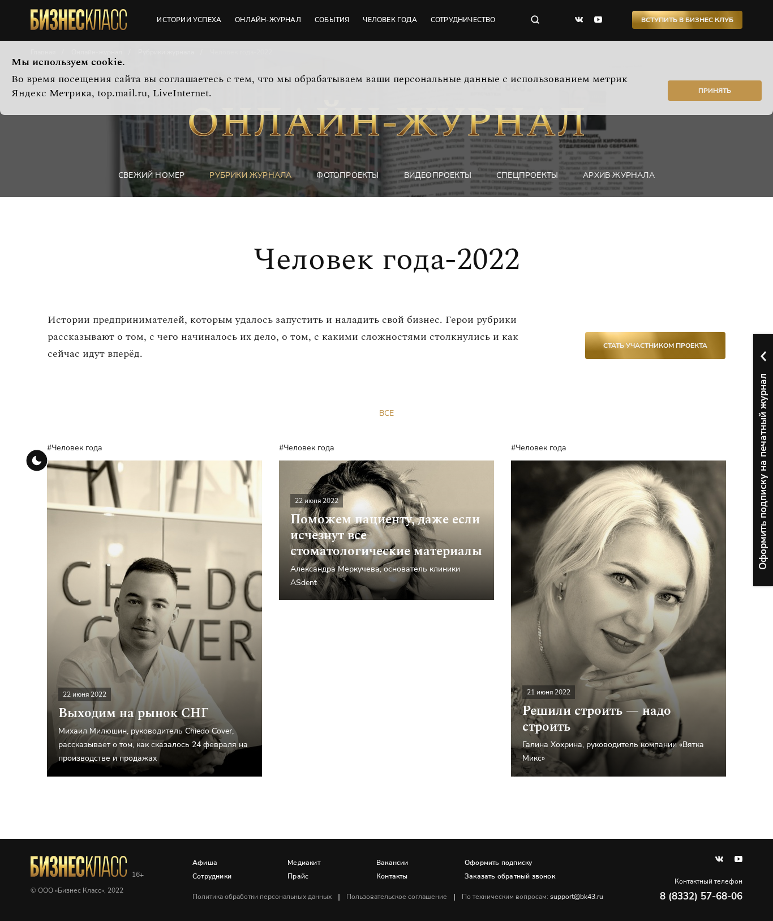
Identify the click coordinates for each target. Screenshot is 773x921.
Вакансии (392, 862)
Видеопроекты (437, 175)
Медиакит (303, 862)
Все (386, 413)
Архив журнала (619, 175)
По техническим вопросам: (532, 896)
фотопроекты (347, 175)
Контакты (392, 876)
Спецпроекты (527, 175)
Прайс (297, 876)
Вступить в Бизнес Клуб (687, 19)
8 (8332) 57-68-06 (701, 896)
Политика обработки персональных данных (262, 896)
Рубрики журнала (250, 175)
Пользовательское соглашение (396, 896)
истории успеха (189, 19)
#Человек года (74, 447)
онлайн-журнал (268, 19)
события (332, 19)
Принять (714, 90)
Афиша (204, 862)
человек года (389, 19)
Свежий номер (151, 175)
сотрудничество (463, 19)
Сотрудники (211, 876)
